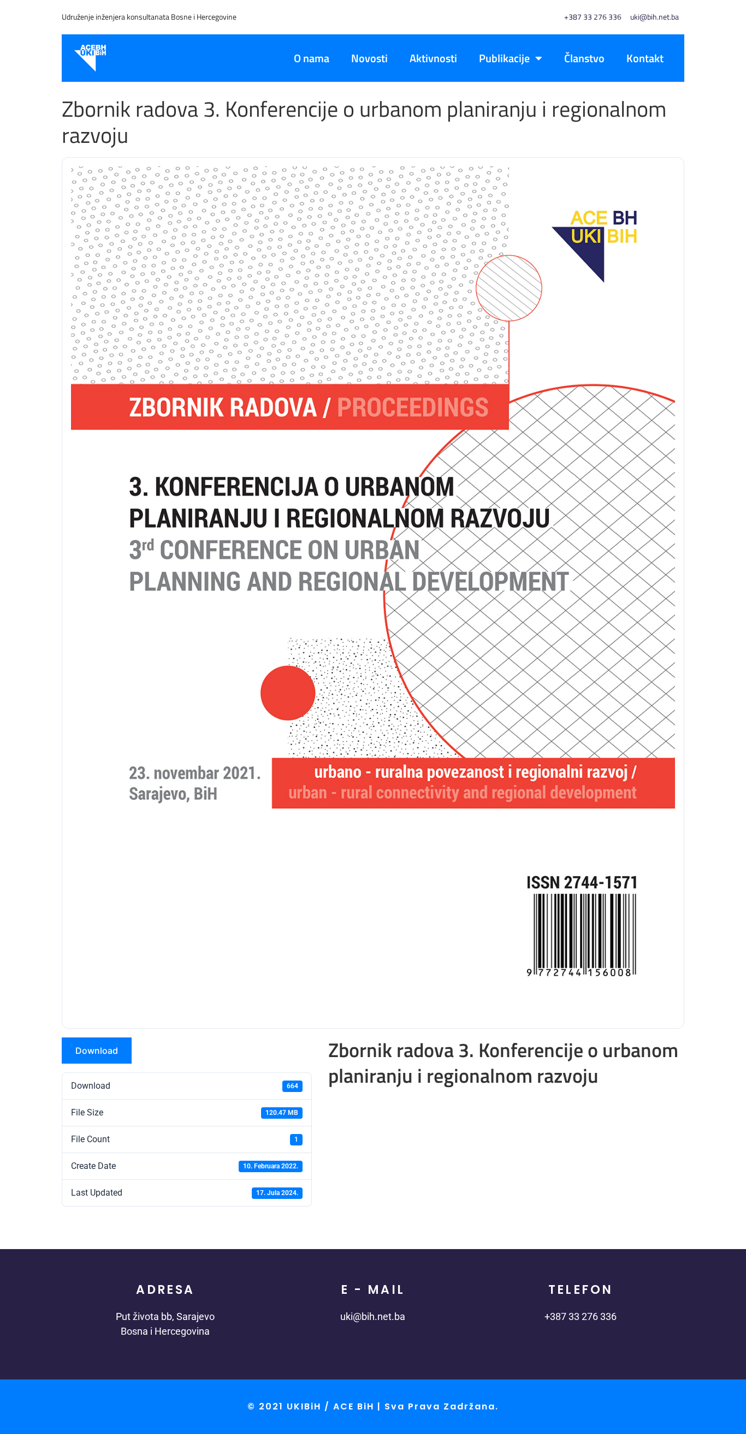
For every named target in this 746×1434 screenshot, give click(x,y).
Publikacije (504, 58)
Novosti (369, 58)
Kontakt (645, 58)
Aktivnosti (433, 58)
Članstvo (584, 58)
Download (96, 1050)
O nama (311, 58)
